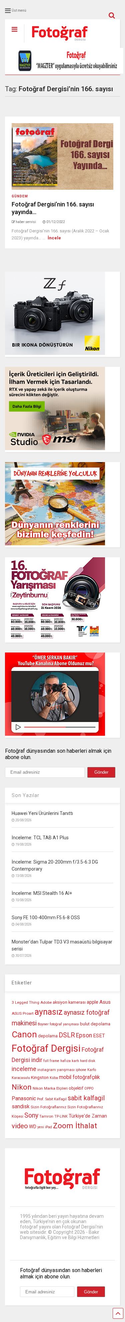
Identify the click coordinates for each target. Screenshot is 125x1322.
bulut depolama (95, 1023)
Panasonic (24, 1098)
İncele (54, 237)
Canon (24, 1034)
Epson (84, 1035)
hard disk (87, 1061)
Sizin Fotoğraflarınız (48, 1107)
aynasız (49, 1012)
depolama (48, 1035)
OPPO (89, 1088)
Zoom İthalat (75, 1125)
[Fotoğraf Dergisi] (56, 43)
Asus (105, 1002)
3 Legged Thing (25, 1002)
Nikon (22, 1087)
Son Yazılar (25, 795)
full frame (51, 1061)
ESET (99, 1036)
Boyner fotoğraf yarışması (58, 1024)
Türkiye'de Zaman (88, 1116)
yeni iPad (44, 1127)
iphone (81, 1070)
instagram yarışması (56, 1069)
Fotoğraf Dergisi (46, 1048)
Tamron (46, 1116)
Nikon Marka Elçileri (50, 1088)
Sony (31, 1115)
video (20, 1126)
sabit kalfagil (86, 1098)
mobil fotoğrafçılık (79, 1077)
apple (92, 1002)
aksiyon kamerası (69, 1002)
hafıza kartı (69, 1061)
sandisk (21, 1107)
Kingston (40, 1077)
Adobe (46, 1002)
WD (32, 1127)
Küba (54, 1078)
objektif (76, 1088)
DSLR (67, 1035)
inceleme (24, 1069)
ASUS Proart (23, 1013)
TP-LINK (61, 1116)
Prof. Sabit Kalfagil (52, 1099)
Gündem (20, 196)
